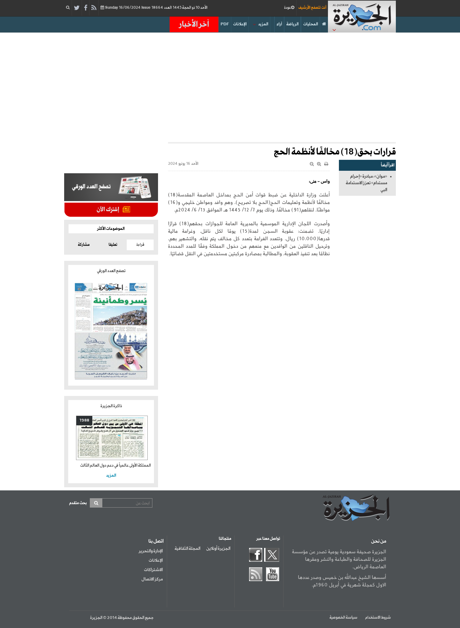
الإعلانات (240, 24)
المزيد (263, 24)
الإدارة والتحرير (151, 551)
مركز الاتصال (152, 579)
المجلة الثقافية (187, 548)
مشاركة (83, 245)
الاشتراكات (153, 570)
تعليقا (113, 245)
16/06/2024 (155, 8)
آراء (279, 24)
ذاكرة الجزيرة (111, 406)
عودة (287, 8)
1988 (84, 420)
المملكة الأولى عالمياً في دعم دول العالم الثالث (115, 465)
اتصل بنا (156, 541)
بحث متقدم (78, 503)
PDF (225, 24)
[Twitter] (77, 8)
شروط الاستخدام (378, 618)
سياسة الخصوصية (343, 618)
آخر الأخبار (194, 24)
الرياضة (292, 24)
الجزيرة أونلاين (218, 548)
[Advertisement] (230, 85)
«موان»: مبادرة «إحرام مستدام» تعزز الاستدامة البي (366, 183)
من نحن (378, 541)
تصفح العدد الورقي (111, 271)
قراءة (140, 245)
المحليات (310, 24)
